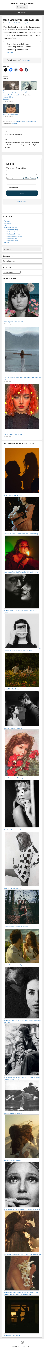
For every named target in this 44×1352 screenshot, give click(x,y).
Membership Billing (12, 229)
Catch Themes (27, 1349)
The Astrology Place (22, 3)
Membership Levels (12, 240)
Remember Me (13, 187)
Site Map (6, 242)
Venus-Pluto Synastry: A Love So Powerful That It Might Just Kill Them (22, 1021)
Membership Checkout (13, 234)
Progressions (21, 121)
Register (10, 52)
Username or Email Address (16, 168)
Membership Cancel (12, 232)
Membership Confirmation (14, 236)
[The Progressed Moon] (11, 108)
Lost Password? (22, 202)
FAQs (5, 225)
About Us (7, 221)
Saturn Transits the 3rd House (13, 434)
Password (9, 178)
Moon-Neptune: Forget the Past (13, 322)
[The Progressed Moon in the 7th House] (29, 85)
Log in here (26, 60)
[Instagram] (22, 1342)
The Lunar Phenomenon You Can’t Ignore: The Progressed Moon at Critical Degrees (11, 95)
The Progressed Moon (10, 114)
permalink (14, 123)
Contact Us (7, 223)
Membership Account (10, 227)
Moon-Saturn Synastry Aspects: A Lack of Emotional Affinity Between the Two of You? (22, 1078)
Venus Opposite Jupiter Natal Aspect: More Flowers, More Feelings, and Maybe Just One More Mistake (21, 1293)
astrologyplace (25, 23)
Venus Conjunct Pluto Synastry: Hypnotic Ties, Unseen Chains (20, 611)
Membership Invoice (12, 238)
